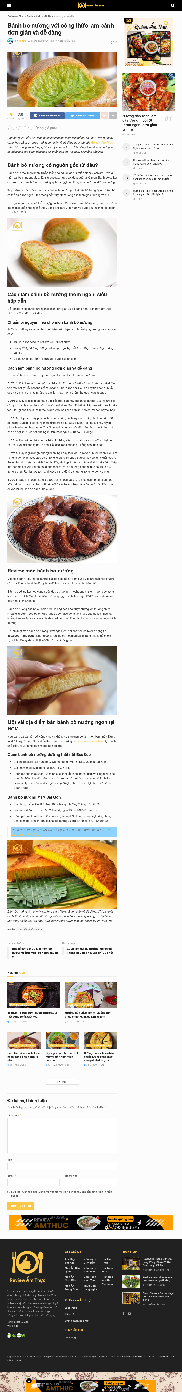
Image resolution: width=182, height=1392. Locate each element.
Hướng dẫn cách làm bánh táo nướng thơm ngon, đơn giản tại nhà (153, 192)
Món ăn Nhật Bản (70, 1278)
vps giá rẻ (12, 1325)
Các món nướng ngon (30, 928)
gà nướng (70, 1337)
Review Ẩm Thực (15, 16)
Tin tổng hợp (107, 1269)
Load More (62, 1081)
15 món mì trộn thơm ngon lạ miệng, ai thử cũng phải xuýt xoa (32, 1015)
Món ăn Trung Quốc (72, 1287)
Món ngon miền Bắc (90, 1260)
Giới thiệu (71, 1307)
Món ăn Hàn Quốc (72, 1269)
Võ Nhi (22, 40)
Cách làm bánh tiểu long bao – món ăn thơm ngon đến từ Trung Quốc (152, 177)
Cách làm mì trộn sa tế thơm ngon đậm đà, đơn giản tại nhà (23, 1056)
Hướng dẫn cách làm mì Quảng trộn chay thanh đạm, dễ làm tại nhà (88, 1015)
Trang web (71, 1175)
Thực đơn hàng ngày (90, 1287)
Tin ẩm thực (106, 1260)
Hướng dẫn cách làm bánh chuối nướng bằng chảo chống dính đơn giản (99, 1056)
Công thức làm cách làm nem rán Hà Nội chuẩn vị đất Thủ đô (153, 146)
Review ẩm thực (166, 1356)
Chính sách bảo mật (77, 1320)
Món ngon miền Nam (66, 16)
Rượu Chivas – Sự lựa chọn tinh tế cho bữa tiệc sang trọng (158, 1296)
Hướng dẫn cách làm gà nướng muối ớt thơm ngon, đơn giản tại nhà (139, 122)
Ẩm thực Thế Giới (70, 1260)
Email (12, 1175)
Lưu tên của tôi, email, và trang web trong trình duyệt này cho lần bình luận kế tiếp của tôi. (61, 1193)
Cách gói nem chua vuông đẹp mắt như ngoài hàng (157, 1278)
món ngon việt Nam (25, 834)
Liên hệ (69, 1314)
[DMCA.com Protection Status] (16, 1335)
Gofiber (18, 1360)
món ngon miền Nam (91, 741)
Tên (11, 1159)
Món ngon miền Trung (90, 1278)
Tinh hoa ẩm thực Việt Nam (40, 16)
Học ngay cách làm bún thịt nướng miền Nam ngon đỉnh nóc (62, 1056)
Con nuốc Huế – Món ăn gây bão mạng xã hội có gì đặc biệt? (151, 161)
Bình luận (14, 1115)
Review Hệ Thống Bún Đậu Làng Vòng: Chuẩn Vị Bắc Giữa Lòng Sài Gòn (157, 1262)
